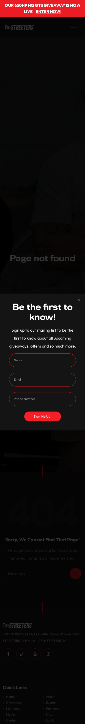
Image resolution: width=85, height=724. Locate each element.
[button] (78, 300)
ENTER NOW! (48, 11)
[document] (42, 362)
